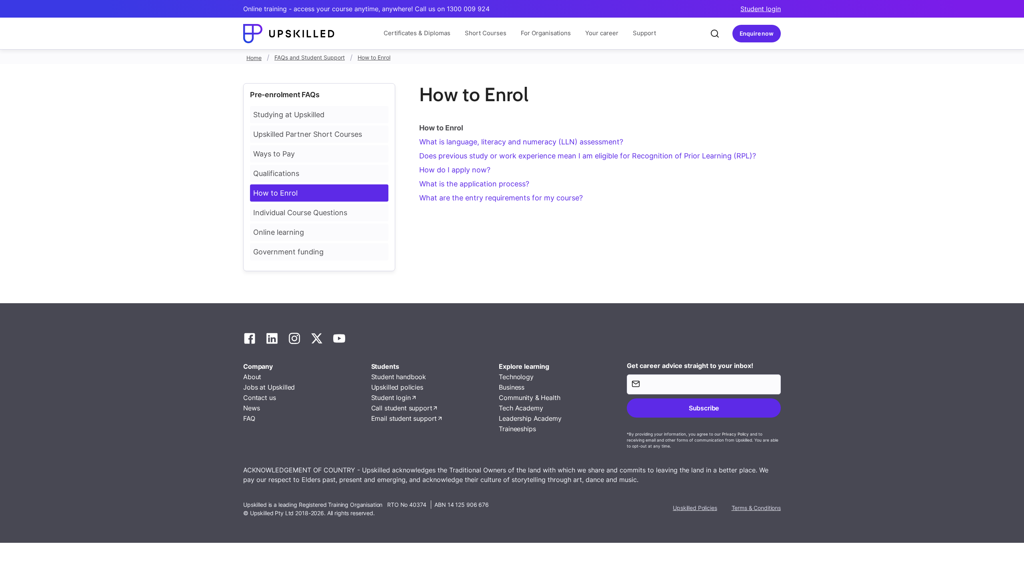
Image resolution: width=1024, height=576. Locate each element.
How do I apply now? (454, 170)
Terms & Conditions (756, 507)
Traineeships (517, 429)
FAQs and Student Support (309, 57)
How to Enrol (374, 57)
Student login (760, 9)
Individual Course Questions (300, 212)
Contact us (259, 398)
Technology (516, 377)
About (252, 377)
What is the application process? (474, 184)
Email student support (404, 418)
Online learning (278, 232)
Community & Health (529, 398)
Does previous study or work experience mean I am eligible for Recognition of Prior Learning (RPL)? (587, 156)
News (251, 408)
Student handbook (398, 377)
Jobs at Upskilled (269, 387)
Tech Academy (521, 408)
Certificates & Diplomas (417, 33)
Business (511, 387)
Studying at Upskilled (288, 114)
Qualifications (276, 173)
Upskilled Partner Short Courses (307, 134)
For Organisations (546, 33)
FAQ (249, 418)
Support (644, 33)
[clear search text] (715, 33)
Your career (601, 33)
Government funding (288, 252)
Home (254, 57)
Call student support (401, 408)
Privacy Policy (735, 434)
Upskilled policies (397, 387)
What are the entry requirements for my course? (501, 198)
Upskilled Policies (695, 507)
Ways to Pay (274, 154)
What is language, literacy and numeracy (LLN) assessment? (521, 142)
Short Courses (485, 33)
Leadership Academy (530, 418)
